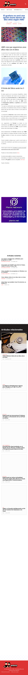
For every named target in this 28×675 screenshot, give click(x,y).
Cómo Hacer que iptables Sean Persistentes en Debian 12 (13, 282)
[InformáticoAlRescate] (9, 4)
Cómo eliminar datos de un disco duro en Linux (13, 277)
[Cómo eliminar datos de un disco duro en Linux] (14, 343)
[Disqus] (14, 535)
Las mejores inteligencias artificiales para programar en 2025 (12, 259)
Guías (4, 384)
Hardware (15, 23)
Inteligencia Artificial (5, 261)
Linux (2, 284)
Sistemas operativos (5, 273)
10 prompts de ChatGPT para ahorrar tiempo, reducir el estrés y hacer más (13, 265)
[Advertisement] (14, 183)
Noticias (19, 23)
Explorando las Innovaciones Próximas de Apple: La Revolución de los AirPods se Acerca (14, 417)
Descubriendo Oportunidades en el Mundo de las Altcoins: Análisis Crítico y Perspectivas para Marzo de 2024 (14, 448)
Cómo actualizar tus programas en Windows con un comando (14, 271)
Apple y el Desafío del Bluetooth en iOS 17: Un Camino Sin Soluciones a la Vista (14, 510)
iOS (3, 507)
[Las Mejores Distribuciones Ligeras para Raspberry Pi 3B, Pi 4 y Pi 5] (14, 373)
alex (11, 22)
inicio (18, 152)
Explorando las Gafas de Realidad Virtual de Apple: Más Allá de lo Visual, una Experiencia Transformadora (14, 479)
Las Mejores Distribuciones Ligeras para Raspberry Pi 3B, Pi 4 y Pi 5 (13, 386)
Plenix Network (16, 670)
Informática (9, 23)
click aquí (23, 159)
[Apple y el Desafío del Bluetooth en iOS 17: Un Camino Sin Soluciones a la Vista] (14, 496)
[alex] (7, 22)
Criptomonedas (6, 445)
